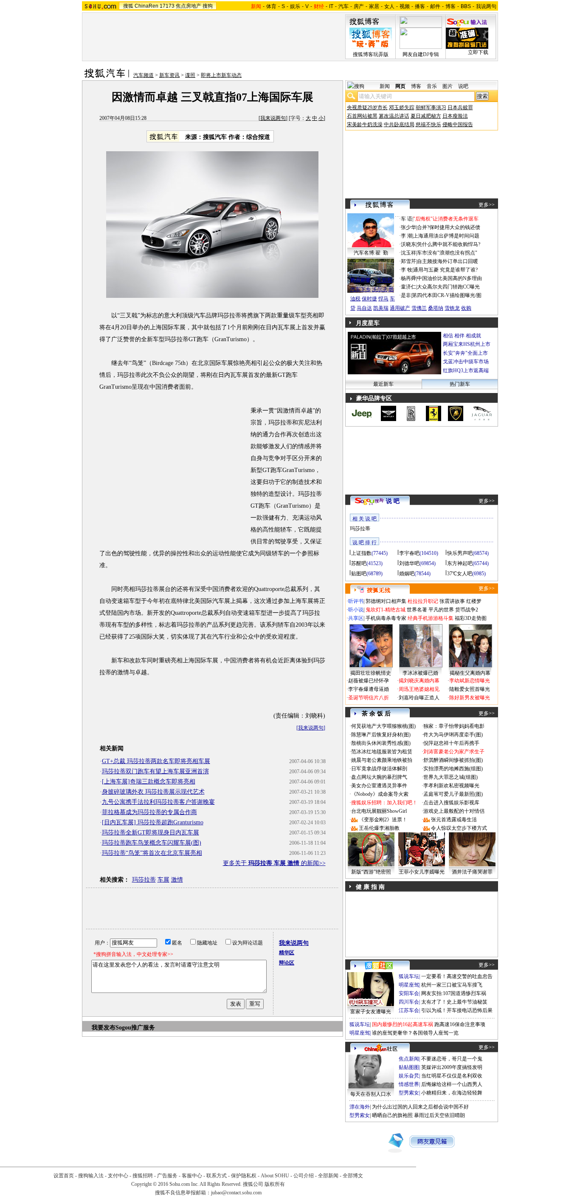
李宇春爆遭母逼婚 (368, 689)
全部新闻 (328, 1176)
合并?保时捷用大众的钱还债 (448, 227)
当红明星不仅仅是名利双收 (451, 1076)
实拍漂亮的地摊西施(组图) (453, 769)
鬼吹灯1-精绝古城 (385, 610)
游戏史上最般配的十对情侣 (453, 811)
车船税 (384, 280)
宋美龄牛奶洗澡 (365, 124)
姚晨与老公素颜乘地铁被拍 (381, 760)
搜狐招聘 (142, 1176)
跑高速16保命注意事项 (459, 1024)
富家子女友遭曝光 (370, 1012)
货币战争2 (466, 610)
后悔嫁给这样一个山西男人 (451, 1084)
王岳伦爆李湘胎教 (379, 828)
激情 (177, 880)
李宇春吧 (409, 553)
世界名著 (417, 610)
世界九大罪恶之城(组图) (450, 777)
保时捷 (369, 299)
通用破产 (400, 308)
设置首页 (63, 1176)
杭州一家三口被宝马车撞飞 (451, 985)
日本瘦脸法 (455, 116)
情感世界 (409, 1084)
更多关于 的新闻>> (274, 863)
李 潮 (406, 236)
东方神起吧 (460, 563)
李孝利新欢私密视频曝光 (451, 786)
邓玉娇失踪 (401, 107)
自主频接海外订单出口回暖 (447, 261)
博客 (450, 6)
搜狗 (208, 6)
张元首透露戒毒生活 (454, 820)
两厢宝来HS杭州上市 (466, 344)
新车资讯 (169, 75)
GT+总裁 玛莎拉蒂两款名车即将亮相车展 (156, 761)
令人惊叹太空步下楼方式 (459, 828)
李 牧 (406, 270)
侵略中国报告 (457, 124)
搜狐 (128, 6)
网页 (400, 86)
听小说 (355, 610)
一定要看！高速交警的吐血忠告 (457, 976)
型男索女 (409, 1093)
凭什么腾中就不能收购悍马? (448, 244)
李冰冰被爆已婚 (420, 673)
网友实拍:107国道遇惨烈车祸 (453, 993)
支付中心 (118, 1176)
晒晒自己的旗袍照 (392, 1115)
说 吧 (393, 501)
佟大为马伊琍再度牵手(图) (453, 735)
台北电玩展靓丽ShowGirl (379, 811)
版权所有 (275, 1184)
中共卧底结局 (399, 124)
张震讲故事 (452, 601)
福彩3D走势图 (471, 618)
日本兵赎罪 (460, 107)
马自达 (364, 308)
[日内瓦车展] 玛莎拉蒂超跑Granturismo (152, 822)
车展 (163, 880)
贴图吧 (358, 574)
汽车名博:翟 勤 (371, 253)
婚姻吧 (406, 574)
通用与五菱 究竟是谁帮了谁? (445, 270)
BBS (466, 6)
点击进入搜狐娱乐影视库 (451, 803)
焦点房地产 (188, 6)
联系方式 (216, 1176)
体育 (271, 6)
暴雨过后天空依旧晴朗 (439, 1115)
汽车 (343, 6)
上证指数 (361, 553)
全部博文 (353, 1176)
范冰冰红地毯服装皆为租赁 (381, 752)
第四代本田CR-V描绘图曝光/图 (446, 295)
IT (331, 6)
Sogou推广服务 (135, 1027)
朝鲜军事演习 (431, 107)
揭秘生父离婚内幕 (470, 673)
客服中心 (192, 1176)
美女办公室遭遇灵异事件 (379, 786)
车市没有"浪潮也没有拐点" (447, 253)
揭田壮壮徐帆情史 (370, 673)
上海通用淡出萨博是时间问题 (446, 236)
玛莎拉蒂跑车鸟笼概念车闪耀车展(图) (151, 843)
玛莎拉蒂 (144, 880)
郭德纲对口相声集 (386, 601)
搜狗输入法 (91, 1176)
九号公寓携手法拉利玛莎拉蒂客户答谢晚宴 (158, 802)
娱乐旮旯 (409, 1076)
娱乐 (295, 6)
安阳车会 (409, 993)
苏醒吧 (358, 563)
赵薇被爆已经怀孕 (368, 681)
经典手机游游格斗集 (430, 618)
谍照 (190, 75)
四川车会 (409, 1002)
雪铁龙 (452, 308)
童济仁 (408, 287)
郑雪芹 (408, 261)
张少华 (408, 227)
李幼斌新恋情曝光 (469, 681)
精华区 (286, 953)
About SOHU (275, 1176)
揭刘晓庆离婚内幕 (419, 681)
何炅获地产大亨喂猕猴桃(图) (383, 726)
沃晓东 (408, 244)
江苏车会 (409, 1010)
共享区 (355, 618)
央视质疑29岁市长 (367, 107)
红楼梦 (473, 601)
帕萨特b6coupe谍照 (370, 271)
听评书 (355, 601)
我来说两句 (273, 118)
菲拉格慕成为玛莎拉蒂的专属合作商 (149, 812)
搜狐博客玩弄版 (371, 54)
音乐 (432, 86)
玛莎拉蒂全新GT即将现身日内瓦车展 (150, 832)
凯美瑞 (381, 308)
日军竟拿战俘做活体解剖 (379, 769)
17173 (167, 6)
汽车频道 (143, 75)
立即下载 (478, 52)
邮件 (435, 6)
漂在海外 (359, 1107)
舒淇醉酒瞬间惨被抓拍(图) (453, 760)
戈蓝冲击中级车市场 (466, 362)
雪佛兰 (419, 308)
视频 (405, 6)
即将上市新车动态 (221, 75)
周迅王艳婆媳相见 (419, 689)
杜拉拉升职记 (423, 601)
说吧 (463, 86)
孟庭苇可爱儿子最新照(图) (453, 794)
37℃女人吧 (459, 574)
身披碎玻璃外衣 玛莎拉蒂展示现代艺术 (153, 792)
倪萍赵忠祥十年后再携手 (451, 743)
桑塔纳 (435, 308)
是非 (406, 295)
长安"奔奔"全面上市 (465, 353)
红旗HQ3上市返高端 (466, 370)
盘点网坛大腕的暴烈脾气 (379, 777)
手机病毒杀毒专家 (386, 618)
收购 (466, 308)
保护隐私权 (243, 1176)
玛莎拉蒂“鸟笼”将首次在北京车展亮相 (152, 853)
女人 (389, 6)
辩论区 (286, 963)
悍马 (383, 299)
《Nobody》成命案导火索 (379, 794)
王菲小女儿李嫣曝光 (422, 872)
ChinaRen (146, 6)
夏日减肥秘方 (426, 116)
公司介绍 (303, 1176)
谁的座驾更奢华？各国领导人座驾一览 (415, 1033)
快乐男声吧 (460, 553)
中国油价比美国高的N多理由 (449, 278)
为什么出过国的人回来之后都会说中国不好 (420, 1107)
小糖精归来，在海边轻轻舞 (451, 1093)
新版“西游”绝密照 (371, 872)
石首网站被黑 (362, 116)
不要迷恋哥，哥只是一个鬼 (451, 1059)
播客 (420, 6)
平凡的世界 (441, 610)
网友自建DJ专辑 (421, 54)
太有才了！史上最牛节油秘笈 (454, 1002)
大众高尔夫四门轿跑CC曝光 (448, 287)
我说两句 (486, 6)
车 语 (406, 219)
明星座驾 (409, 985)
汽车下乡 (360, 289)
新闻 (385, 86)
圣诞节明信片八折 (368, 698)
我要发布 (103, 1027)
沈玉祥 (408, 253)
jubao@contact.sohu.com (236, 1193)
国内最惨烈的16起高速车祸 (402, 1024)
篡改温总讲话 (394, 116)
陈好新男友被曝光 (469, 698)
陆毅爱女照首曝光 (469, 689)
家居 (374, 6)
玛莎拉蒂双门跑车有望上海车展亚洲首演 (155, 771)
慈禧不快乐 (428, 124)
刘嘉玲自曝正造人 (419, 698)
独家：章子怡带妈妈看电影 (453, 726)
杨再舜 (408, 278)
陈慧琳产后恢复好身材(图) (381, 735)
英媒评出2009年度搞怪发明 (451, 1067)
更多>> (487, 205)
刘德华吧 (409, 563)
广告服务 (167, 1176)
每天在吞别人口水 (370, 1094)
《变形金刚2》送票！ (383, 820)
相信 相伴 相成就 (462, 336)
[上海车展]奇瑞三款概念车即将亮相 (148, 781)
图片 (447, 86)
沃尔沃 (379, 289)
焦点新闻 (409, 1059)
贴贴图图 (409, 1067)
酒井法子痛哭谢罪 (472, 872)
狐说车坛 (409, 976)
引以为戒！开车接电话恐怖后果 (457, 1010)
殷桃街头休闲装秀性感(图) (381, 743)
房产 (359, 6)
